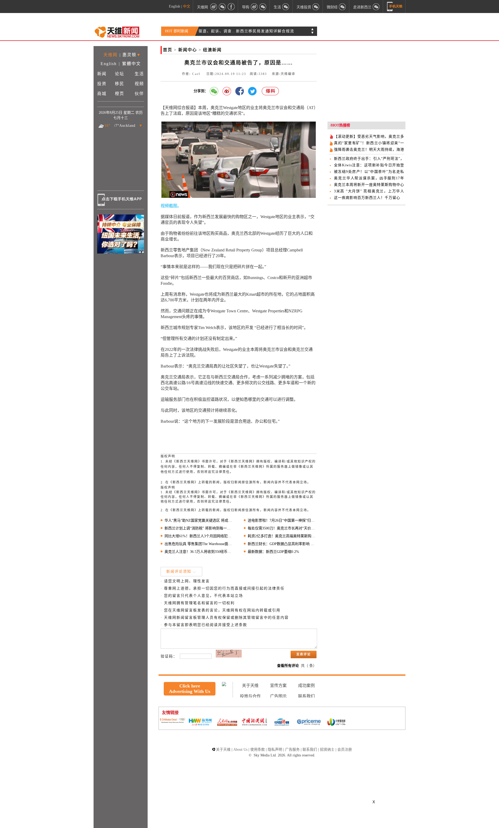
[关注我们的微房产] (316, 6)
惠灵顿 (129, 55)
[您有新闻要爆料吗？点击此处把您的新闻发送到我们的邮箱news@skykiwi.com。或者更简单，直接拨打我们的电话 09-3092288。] (270, 91)
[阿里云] (173, 721)
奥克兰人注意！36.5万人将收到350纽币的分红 (199, 552)
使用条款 (257, 749)
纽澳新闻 (212, 50)
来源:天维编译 (283, 74)
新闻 (102, 74)
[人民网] (227, 723)
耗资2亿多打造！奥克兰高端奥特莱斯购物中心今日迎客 (282, 536)
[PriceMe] (309, 722)
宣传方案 (278, 685)
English (174, 6)
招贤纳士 (327, 749)
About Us (240, 749)
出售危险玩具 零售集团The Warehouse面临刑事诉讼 (199, 544)
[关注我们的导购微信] (342, 6)
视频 (139, 83)
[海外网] (200, 722)
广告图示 (278, 696)
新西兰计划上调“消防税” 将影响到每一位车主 (199, 528)
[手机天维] (395, 6)
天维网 (202, 7)
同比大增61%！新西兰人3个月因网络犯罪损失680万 (199, 536)
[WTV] (336, 723)
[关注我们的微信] (222, 6)
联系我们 (306, 696)
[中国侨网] (282, 723)
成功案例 (306, 685)
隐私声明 (275, 749)
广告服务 (292, 749)
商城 (102, 93)
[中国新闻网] (254, 722)
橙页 (119, 93)
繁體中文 (131, 63)
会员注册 (344, 749)
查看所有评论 (288, 666)
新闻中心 (187, 50)
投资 (102, 83)
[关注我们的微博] (214, 6)
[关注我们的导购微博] (254, 6)
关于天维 (250, 685)
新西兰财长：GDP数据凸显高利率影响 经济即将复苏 (282, 544)
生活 (139, 74)
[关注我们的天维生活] (286, 6)
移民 (119, 83)
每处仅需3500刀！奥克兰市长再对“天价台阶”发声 (282, 528)
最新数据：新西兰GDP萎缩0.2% (273, 552)
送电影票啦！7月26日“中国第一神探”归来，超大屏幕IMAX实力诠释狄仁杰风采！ (282, 520)
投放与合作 (250, 696)
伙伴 (139, 93)
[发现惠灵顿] (376, 6)
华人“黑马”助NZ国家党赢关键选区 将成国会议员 (199, 520)
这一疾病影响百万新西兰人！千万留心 (367, 198)
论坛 (119, 74)
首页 (167, 50)
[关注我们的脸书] (231, 6)
